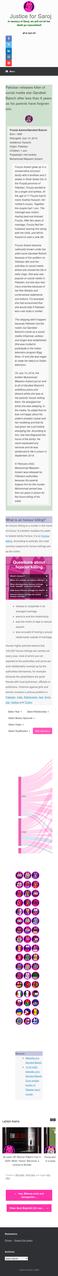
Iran (8, 702)
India (20, 697)
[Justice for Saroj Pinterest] (9, 63)
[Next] (54, 1119)
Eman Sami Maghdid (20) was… (29, 1208)
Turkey (28, 702)
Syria (47, 697)
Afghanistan (31, 697)
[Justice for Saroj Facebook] (9, 39)
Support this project (23, 1240)
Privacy (8, 1240)
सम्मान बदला (30, 1175)
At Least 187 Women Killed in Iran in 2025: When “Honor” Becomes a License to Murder (22, 1160)
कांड (48, 1175)
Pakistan (11, 697)
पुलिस (8, 1178)
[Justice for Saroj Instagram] (9, 57)
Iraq (41, 697)
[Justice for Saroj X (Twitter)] (9, 45)
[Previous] (51, 1119)
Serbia (15, 702)
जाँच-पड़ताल (19, 1175)
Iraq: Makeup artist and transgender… (29, 1195)
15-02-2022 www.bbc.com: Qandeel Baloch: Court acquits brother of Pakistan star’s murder (33, 1080)
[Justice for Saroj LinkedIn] (9, 51)
